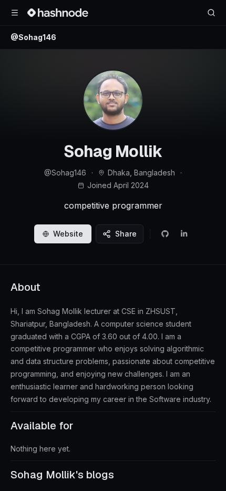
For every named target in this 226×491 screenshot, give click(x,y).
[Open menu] (14, 12)
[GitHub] (165, 233)
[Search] (211, 12)
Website (68, 233)
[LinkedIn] (184, 233)
